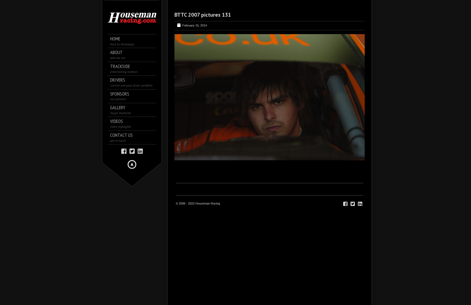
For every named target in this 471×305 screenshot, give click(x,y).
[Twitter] (132, 151)
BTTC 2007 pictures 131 (202, 14)
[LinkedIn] (140, 151)
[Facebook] (124, 151)
